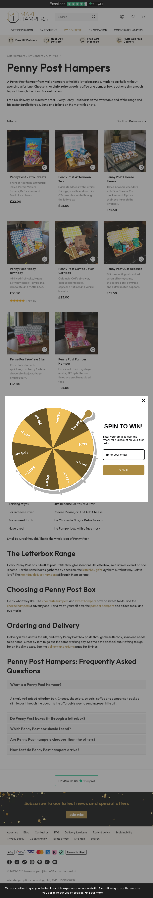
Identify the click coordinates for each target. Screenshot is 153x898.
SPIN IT (124, 470)
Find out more (94, 892)
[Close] (143, 400)
